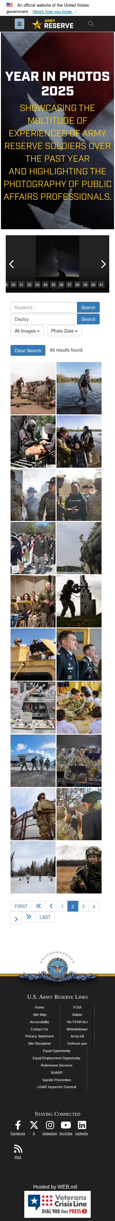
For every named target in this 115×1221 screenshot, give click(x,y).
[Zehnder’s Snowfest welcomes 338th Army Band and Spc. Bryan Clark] (79, 761)
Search (88, 307)
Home (39, 1007)
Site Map (39, 1014)
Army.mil (77, 1036)
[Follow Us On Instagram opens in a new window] (50, 1126)
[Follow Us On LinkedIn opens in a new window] (82, 1126)
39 (85, 284)
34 (45, 284)
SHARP (57, 1073)
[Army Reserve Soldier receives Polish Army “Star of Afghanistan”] (79, 654)
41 (101, 284)
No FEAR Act (77, 1022)
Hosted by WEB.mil (55, 1187)
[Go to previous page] (51, 906)
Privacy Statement (39, 1036)
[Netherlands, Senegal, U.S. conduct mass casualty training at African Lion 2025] (33, 388)
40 (93, 284)
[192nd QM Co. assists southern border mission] (33, 814)
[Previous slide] (12, 264)
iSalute (77, 1014)
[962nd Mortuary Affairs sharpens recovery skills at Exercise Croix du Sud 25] (79, 548)
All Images (26, 331)
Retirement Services (57, 1065)
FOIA (77, 1007)
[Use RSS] (18, 1150)
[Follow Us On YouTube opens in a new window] (66, 1126)
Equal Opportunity (57, 1051)
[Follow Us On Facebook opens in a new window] (18, 1126)
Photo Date (63, 331)
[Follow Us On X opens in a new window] (34, 1126)
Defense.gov (77, 1043)
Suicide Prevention (56, 1080)
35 (53, 284)
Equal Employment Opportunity (56, 1058)
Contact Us (39, 1029)
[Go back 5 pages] (39, 906)
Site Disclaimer (39, 1043)
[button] (56, 11)
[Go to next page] (16, 918)
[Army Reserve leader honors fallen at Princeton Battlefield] (79, 814)
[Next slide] (102, 264)
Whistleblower (77, 1029)
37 (69, 284)
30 (13, 284)
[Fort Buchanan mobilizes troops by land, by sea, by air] (33, 761)
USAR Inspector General (56, 1087)
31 (21, 284)
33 (37, 284)
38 (77, 284)
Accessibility (39, 1022)
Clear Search (28, 350)
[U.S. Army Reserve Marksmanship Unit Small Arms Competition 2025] (79, 601)
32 (29, 284)
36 (61, 284)
